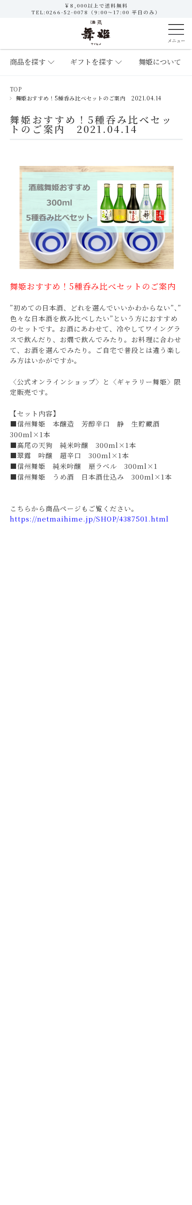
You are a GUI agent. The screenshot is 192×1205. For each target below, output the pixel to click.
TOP (16, 89)
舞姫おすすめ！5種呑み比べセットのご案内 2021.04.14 (91, 124)
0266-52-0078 (67, 12)
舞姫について (159, 62)
